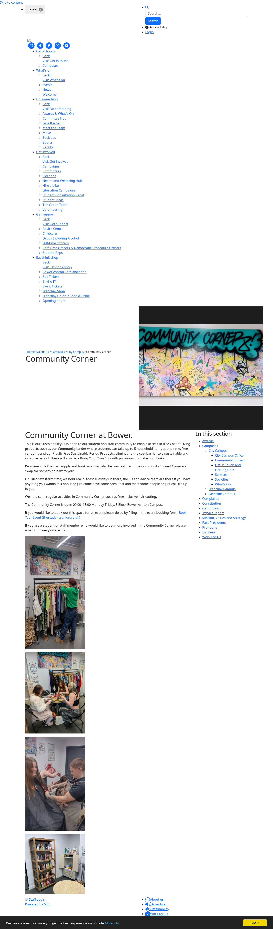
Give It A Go (51, 123)
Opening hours (54, 300)
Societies (49, 137)
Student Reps (53, 252)
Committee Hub (55, 118)
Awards (208, 441)
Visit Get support (55, 224)
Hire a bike (51, 185)
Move (47, 133)
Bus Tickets (51, 276)
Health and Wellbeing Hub (62, 181)
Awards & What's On (58, 113)
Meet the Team (54, 128)
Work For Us (211, 537)
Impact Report (213, 513)
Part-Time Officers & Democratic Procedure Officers (82, 248)
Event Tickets (52, 286)
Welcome (50, 94)
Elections (49, 176)
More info (112, 922)
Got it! (255, 922)
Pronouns (209, 527)
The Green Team (55, 205)
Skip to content (11, 2)
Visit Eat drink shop (57, 267)
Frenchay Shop (54, 291)
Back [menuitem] (46, 56)
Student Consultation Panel (63, 195)
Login (149, 32)
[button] (154, 899)
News (47, 89)
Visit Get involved (56, 161)
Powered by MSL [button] (37, 904)
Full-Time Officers (56, 243)
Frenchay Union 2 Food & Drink (66, 296)
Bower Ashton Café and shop (65, 272)
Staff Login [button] (37, 899)
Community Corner (229, 460)
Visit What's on (54, 80)
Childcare (50, 233)
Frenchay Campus (222, 489)
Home (31, 352)
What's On (223, 484)
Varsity (48, 147)
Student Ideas (53, 200)
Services (221, 474)
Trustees (208, 532)
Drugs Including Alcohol (61, 238)
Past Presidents (214, 522)
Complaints (210, 498)
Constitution (211, 503)
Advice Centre (53, 229)
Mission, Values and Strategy (224, 518)
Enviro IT (49, 281)
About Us (43, 352)
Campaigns (51, 166)
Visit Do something (57, 109)
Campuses (50, 65)
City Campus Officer (230, 455)
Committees (52, 171)
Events (48, 85)
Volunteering (52, 209)
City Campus (75, 352)
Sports (48, 142)
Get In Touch (211, 508)
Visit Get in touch (55, 61)
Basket (32, 9)
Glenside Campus (222, 494)
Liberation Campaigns (59, 190)
